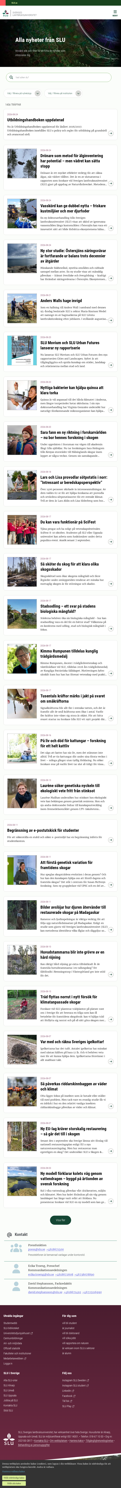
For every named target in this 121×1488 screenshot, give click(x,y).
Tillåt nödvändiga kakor (14, 1478)
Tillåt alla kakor (14, 1483)
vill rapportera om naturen (75, 1343)
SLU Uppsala (10, 1395)
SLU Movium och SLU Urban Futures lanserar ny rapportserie (69, 345)
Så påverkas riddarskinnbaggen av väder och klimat (73, 1086)
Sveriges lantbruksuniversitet (25, 14)
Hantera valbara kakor (13, 1471)
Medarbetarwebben (13, 1358)
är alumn (66, 1353)
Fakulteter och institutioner (17, 1353)
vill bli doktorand (70, 1333)
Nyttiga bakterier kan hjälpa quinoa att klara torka (71, 390)
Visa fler (60, 1220)
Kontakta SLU (10, 1405)
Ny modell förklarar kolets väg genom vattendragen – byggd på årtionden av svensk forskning (71, 1178)
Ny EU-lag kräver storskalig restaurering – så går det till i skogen (73, 1131)
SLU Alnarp (9, 1385)
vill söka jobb (69, 1338)
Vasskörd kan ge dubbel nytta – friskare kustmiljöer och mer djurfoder (73, 208)
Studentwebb (10, 1323)
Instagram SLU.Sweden (74, 1380)
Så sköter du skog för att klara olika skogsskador (69, 567)
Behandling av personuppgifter (34, 1445)
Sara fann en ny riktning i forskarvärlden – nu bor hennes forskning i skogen (73, 435)
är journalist (68, 1328)
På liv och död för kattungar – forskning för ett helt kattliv (73, 743)
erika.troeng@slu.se (41, 1274)
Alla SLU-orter (10, 1380)
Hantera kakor (77, 1440)
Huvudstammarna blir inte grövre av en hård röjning (72, 955)
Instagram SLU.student (74, 1385)
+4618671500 (55, 1249)
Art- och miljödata (13, 1343)
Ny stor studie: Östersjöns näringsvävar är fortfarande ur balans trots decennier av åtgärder (73, 256)
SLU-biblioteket (11, 1328)
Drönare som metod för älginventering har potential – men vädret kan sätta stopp (71, 161)
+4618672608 (64, 1274)
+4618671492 (72, 1292)
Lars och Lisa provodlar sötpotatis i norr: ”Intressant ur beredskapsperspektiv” (73, 480)
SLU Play (66, 1406)
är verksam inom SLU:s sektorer (78, 1348)
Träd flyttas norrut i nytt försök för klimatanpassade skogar (68, 999)
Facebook (67, 1395)
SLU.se (14, 3)
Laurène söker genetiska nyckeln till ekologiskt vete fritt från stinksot (70, 788)
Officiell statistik (12, 1348)
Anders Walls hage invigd (61, 300)
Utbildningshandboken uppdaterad (35, 119)
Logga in (8, 1363)
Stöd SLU (8, 1410)
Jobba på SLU (11, 1400)
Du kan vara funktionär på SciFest (68, 522)
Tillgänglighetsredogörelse (100, 1440)
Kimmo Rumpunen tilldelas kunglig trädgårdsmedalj (69, 654)
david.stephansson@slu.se (45, 1292)
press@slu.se (36, 1249)
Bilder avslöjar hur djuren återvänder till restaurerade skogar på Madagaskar (73, 910)
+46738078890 (84, 1274)
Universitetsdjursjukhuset (17, 1333)
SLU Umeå (9, 1390)
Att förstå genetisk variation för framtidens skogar (66, 865)
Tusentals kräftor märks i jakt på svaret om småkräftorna (72, 699)
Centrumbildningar (13, 1338)
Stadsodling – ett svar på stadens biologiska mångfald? (68, 609)
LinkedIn (66, 1390)
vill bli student (69, 1323)
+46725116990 (92, 1292)
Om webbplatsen (58, 1440)
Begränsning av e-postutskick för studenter (43, 830)
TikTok (65, 1401)
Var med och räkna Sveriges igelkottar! (72, 1041)
